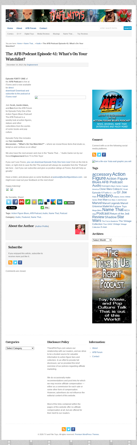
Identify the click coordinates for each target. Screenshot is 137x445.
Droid (125, 189)
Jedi (119, 200)
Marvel (97, 203)
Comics (10, 34)
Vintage (116, 224)
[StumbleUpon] (40, 202)
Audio (38, 43)
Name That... (29, 43)
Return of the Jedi (119, 213)
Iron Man (103, 199)
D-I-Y (19, 34)
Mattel (106, 206)
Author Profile (42, 226)
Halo (94, 197)
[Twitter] (9, 202)
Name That (54, 213)
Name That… (68, 34)
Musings (56, 34)
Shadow (111, 217)
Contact (43, 28)
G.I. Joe (113, 193)
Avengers (106, 186)
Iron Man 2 (112, 200)
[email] (21, 202)
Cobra (116, 189)
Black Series (116, 186)
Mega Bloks (97, 210)
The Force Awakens (110, 221)
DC (121, 189)
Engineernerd (32, 65)
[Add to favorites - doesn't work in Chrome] (34, 202)
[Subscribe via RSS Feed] (10, 262)
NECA (127, 210)
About (19, 28)
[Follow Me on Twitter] (15, 262)
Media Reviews (43, 34)
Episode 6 (97, 192)
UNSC (110, 224)
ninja (94, 214)
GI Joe (122, 192)
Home (10, 28)
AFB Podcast (36, 213)
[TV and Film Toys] (69, 21)
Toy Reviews (82, 34)
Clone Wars (105, 189)
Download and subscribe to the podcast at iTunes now (18, 94)
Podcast (63, 213)
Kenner (124, 200)
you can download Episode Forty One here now (48, 162)
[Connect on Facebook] (20, 262)
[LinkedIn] (59, 202)
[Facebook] (15, 202)
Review (98, 217)
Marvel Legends (111, 203)
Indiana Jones (119, 197)
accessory (102, 174)
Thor (105, 224)
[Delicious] (47, 202)
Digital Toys (29, 34)
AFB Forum (30, 28)
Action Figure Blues (20, 213)
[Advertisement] (45, 70)
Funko (106, 192)
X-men (104, 227)
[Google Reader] (53, 202)
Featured (26, 217)
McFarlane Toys (118, 206)
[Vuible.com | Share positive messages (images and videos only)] (27, 204)
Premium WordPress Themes (87, 434)
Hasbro (105, 195)
